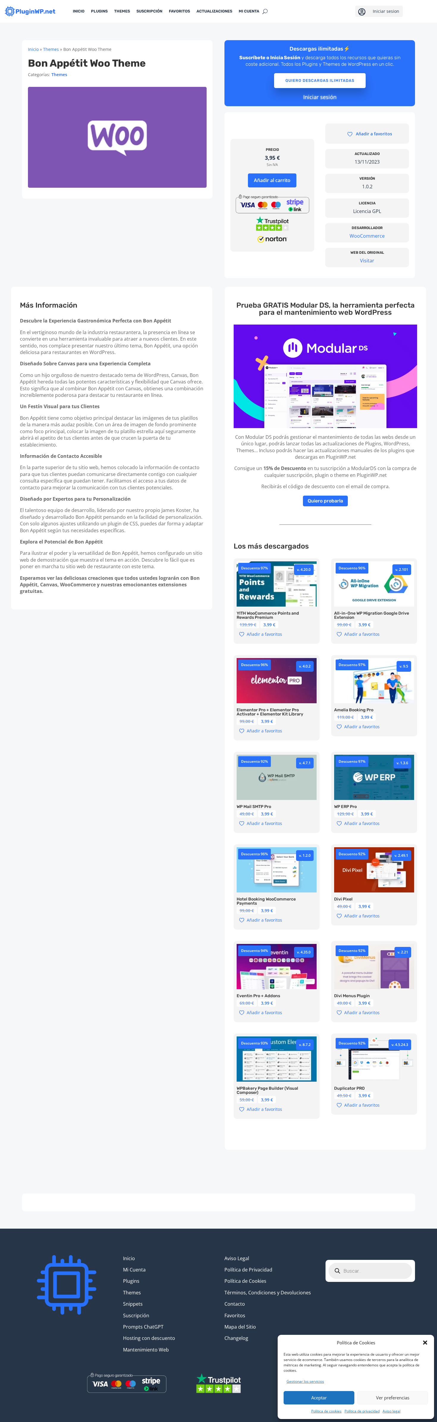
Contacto (234, 1304)
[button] (425, 1343)
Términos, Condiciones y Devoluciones (267, 1292)
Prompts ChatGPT (143, 1327)
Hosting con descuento (149, 1338)
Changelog (236, 1338)
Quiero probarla (325, 501)
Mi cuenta (249, 11)
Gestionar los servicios (305, 1381)
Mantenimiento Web (146, 1349)
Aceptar (319, 1398)
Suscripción (149, 11)
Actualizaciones (214, 11)
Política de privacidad (362, 1411)
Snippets (133, 1304)
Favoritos (179, 11)
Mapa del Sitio (240, 1327)
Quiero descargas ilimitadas (319, 80)
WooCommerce (367, 236)
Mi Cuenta (134, 1269)
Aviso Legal (236, 1258)
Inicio (78, 11)
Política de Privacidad (248, 1269)
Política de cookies (326, 1411)
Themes (122, 11)
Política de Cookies (245, 1281)
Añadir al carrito (272, 180)
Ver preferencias (392, 1398)
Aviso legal (391, 1411)
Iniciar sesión (320, 97)
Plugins (99, 11)
